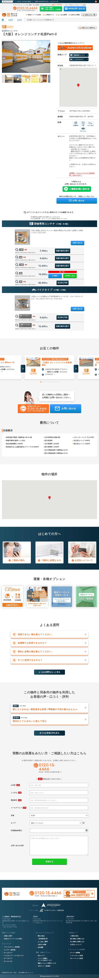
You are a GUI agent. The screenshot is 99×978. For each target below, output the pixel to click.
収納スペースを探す (34, 15)
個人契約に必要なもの (77, 938)
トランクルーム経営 (76, 955)
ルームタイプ (8, 952)
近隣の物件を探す (62, 251)
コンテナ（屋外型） (10, 950)
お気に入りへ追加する (88, 27)
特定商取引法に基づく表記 (9, 972)
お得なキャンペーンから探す (13, 938)
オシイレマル (8, 961)
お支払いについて (76, 944)
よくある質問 (62, 15)
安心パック (41, 955)
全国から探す (8, 936)
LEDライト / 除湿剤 (44, 966)
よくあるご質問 (43, 941)
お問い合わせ (77, 243)
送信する (49, 861)
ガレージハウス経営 (76, 958)
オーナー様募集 (75, 952)
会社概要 (41, 947)
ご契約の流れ (74, 936)
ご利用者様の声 (43, 938)
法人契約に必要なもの (77, 941)
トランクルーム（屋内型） (12, 947)
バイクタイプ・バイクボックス (14, 955)
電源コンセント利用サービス (47, 963)
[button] (49, 79)
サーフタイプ (8, 958)
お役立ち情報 (75, 15)
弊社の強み (41, 936)
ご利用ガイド (49, 15)
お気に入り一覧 (90, 15)
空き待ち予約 (62, 283)
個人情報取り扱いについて (26, 972)
